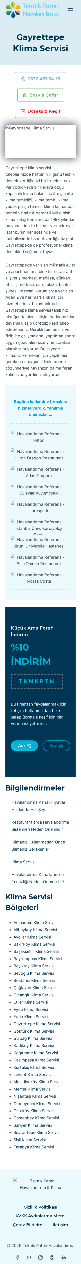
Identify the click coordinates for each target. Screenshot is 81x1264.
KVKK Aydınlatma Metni (41, 1215)
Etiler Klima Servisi (31, 1002)
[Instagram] (40, 1257)
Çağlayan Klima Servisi (35, 987)
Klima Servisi (23, 862)
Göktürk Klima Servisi (34, 1031)
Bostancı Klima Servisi (34, 980)
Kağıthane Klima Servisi (36, 1053)
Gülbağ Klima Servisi (33, 1038)
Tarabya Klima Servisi (34, 1147)
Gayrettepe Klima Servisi (37, 1023)
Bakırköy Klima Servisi (34, 944)
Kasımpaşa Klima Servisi (36, 1060)
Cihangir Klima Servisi (34, 995)
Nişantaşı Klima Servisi (35, 1096)
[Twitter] (29, 1257)
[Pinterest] (52, 1257)
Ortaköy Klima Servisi (34, 1110)
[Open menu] (70, 10)
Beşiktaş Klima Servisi (34, 966)
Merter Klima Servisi (33, 1089)
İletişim (60, 1224)
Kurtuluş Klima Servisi (34, 1067)
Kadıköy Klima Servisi (34, 1045)
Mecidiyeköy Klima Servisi (38, 1081)
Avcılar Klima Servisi (32, 937)
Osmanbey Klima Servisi (36, 1118)
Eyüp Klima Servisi (31, 1009)
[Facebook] (17, 1257)
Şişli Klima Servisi (30, 1139)
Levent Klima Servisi (33, 1074)
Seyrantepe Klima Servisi (37, 1132)
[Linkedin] (63, 1257)
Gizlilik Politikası (40, 1207)
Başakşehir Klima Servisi (36, 951)
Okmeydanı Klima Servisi (37, 1103)
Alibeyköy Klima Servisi (35, 929)
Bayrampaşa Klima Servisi (38, 958)
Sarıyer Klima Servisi (33, 1125)
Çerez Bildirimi (28, 1224)
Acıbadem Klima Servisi (35, 922)
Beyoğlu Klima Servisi (34, 973)
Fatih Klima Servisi (31, 1016)
